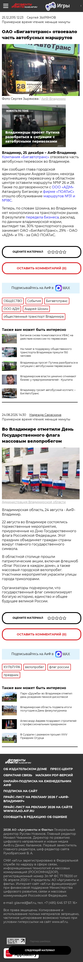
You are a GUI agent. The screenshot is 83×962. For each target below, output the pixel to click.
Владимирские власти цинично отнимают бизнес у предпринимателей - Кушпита (48, 378)
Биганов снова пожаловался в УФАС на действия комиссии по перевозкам (46, 337)
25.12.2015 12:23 (12, 17)
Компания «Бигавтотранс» (25, 157)
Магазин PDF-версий (54, 775)
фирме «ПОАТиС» (58, 192)
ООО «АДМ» (62, 187)
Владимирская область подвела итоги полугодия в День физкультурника (46, 709)
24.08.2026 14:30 (14, 415)
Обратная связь (17, 775)
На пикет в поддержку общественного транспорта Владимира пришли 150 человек (46, 352)
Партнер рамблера (40, 941)
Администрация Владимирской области (34, 502)
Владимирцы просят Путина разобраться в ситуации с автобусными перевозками (49, 364)
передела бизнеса (42, 217)
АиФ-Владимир (53, 99)
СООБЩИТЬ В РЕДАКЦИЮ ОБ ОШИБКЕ (35, 817)
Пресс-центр (61, 769)
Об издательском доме (25, 769)
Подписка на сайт (20, 791)
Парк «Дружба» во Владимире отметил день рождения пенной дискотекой (46, 695)
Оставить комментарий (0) (41, 268)
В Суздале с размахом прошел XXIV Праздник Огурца (43, 736)
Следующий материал (40, 950)
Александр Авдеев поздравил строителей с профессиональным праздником (48, 722)
